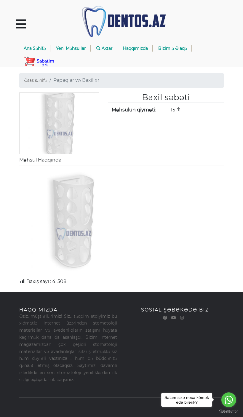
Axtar (106, 48)
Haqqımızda (135, 48)
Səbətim (45, 62)
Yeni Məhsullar (71, 48)
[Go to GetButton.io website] (228, 411)
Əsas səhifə (35, 80)
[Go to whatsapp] (228, 399)
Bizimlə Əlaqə (172, 48)
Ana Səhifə (35, 48)
